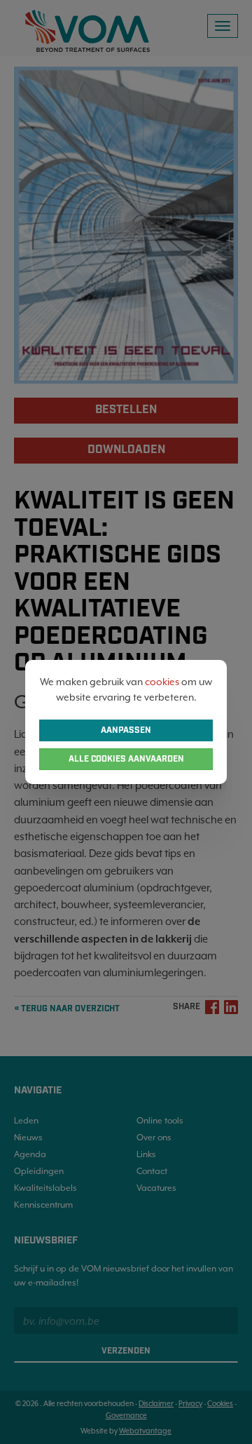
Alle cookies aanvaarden (126, 759)
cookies (162, 681)
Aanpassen (126, 730)
